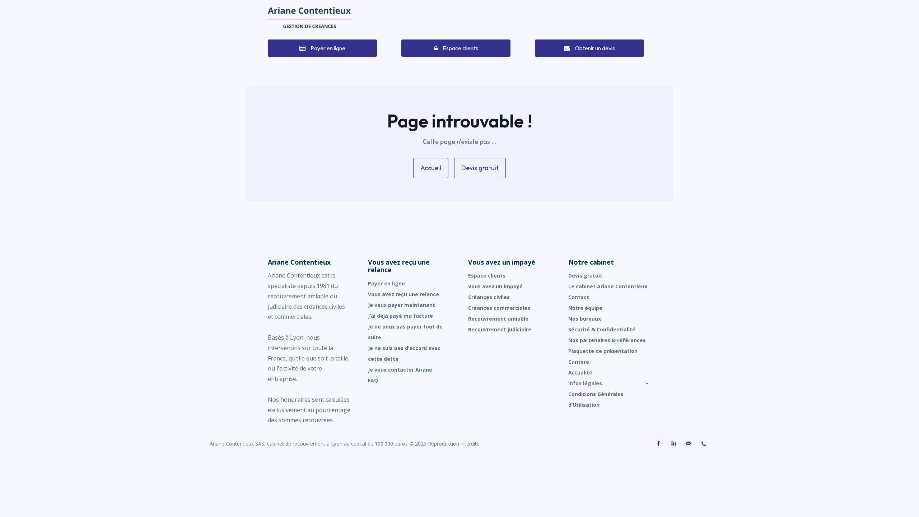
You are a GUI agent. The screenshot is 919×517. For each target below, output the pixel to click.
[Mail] (688, 444)
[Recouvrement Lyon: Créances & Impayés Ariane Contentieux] (309, 17)
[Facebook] (658, 444)
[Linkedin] (673, 444)
